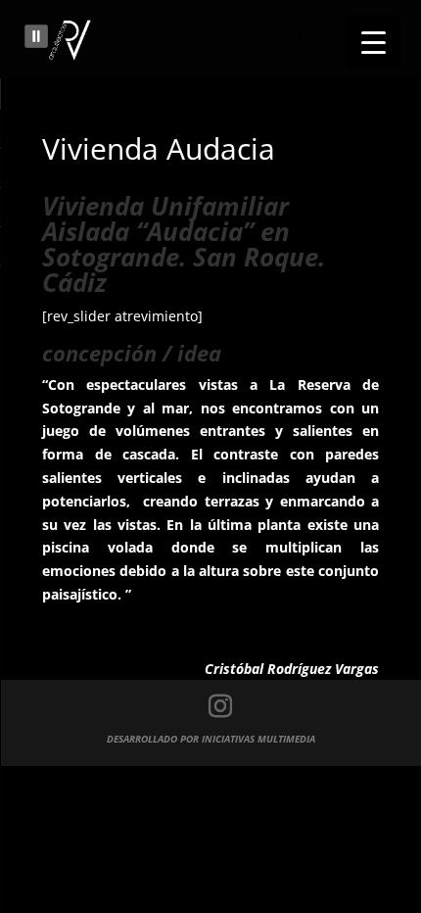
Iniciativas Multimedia (258, 738)
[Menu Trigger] (373, 42)
